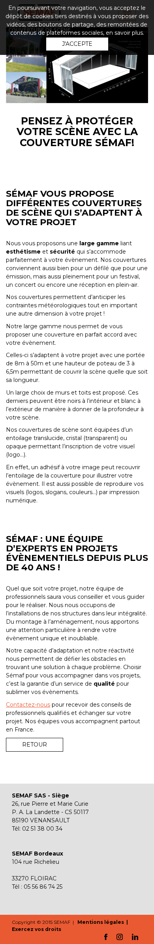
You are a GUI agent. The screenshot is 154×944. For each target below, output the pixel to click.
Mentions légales (101, 922)
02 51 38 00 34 (42, 828)
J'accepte (77, 43)
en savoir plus (124, 32)
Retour (34, 744)
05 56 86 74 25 (43, 886)
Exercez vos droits (36, 929)
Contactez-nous (28, 704)
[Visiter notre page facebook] (105, 936)
